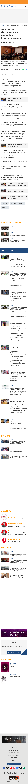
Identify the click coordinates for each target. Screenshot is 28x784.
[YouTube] (11, 768)
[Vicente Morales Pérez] (4, 532)
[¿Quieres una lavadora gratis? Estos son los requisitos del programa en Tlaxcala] (5, 376)
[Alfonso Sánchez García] (4, 525)
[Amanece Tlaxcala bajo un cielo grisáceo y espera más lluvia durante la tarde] (5, 568)
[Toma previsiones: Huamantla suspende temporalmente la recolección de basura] (5, 262)
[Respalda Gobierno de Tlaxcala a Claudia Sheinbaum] (5, 332)
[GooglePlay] (24, 768)
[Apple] (20, 768)
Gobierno (4, 203)
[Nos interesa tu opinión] (14, 739)
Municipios (5, 207)
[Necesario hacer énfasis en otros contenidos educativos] (5, 234)
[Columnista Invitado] (4, 540)
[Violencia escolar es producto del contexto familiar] (5, 228)
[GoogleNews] (17, 768)
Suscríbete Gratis (14, 652)
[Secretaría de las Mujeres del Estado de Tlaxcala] (4, 517)
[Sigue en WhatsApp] (23, 69)
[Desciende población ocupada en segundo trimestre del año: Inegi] (5, 296)
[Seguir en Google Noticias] (25, 69)
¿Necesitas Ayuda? (14, 764)
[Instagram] (14, 768)
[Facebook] (4, 768)
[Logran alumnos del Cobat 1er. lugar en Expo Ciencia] (5, 240)
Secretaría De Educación (17, 203)
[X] (7, 768)
